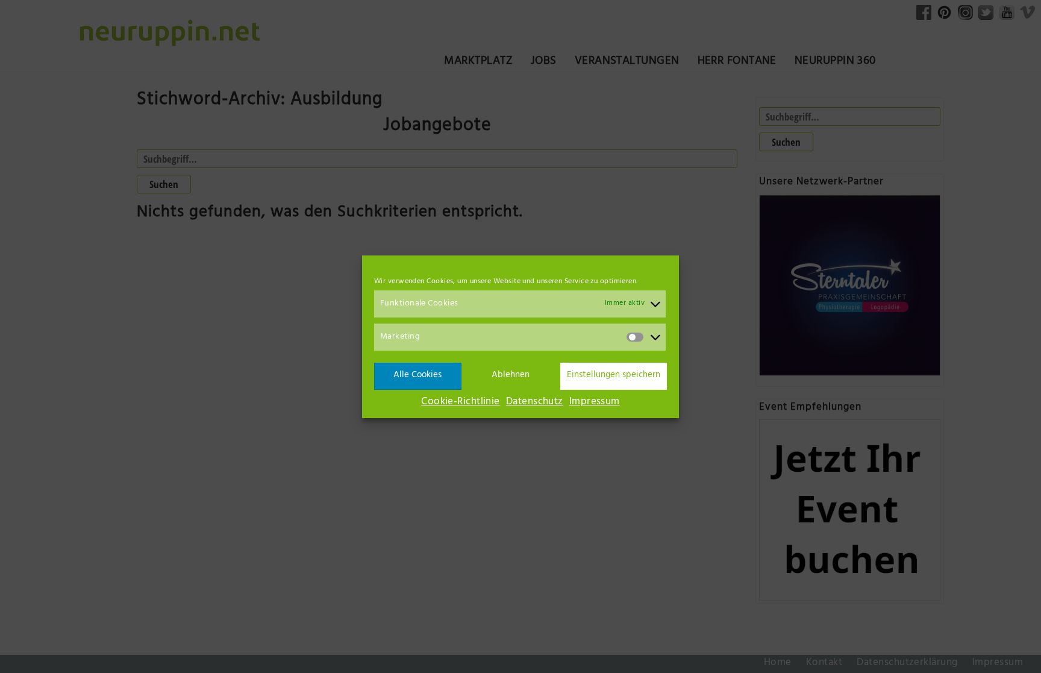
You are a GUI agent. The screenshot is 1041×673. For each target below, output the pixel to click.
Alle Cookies (417, 375)
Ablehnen (511, 375)
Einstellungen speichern (613, 375)
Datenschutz (534, 402)
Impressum (594, 402)
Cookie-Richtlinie (460, 402)
